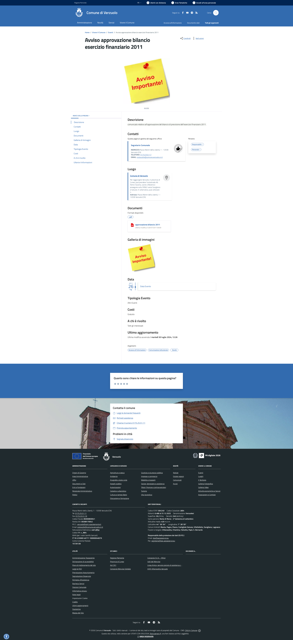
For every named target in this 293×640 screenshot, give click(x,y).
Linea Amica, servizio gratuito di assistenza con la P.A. (167, 565)
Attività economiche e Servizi (209, 491)
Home (87, 32)
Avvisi (175, 483)
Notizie (175, 472)
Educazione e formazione (119, 498)
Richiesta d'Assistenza (80, 580)
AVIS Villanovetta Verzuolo (157, 569)
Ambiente (114, 476)
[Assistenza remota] (199, 630)
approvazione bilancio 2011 (147, 224)
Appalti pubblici (116, 483)
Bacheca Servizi (78, 583)
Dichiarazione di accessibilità (83, 561)
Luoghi (200, 476)
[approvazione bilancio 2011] (132, 225)
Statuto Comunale (79, 587)
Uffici (74, 480)
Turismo (144, 491)
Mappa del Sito (78, 612)
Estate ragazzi (178, 476)
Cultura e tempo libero (118, 494)
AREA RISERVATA (146, 636)
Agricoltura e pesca (117, 472)
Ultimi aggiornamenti (80, 605)
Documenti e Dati (78, 483)
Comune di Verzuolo (139, 175)
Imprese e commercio (149, 476)
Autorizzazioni (115, 487)
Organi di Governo (79, 472)
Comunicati (177, 480)
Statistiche (76, 609)
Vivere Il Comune (98, 32)
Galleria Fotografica (205, 483)
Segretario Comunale (140, 145)
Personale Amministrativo (82, 491)
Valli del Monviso (153, 561)
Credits (75, 601)
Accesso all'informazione (173, 23)
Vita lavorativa (146, 494)
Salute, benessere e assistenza (152, 483)
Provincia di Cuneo (117, 561)
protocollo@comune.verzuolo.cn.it (150, 157)
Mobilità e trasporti (148, 480)
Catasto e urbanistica (118, 491)
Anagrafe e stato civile (118, 480)
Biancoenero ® (155, 633)
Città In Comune (191, 630)
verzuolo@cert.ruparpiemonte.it (89, 524)
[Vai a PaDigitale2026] (207, 455)
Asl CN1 (113, 565)
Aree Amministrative (80, 476)
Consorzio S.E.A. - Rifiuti (156, 558)
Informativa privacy (79, 591)
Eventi (110, 32)
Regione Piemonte (80, 2)
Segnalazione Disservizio (81, 576)
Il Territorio (202, 480)
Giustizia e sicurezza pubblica (152, 472)
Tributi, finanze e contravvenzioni (153, 487)
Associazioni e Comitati (207, 494)
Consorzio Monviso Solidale (120, 569)
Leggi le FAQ (77, 569)
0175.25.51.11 (81, 513)
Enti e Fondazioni (78, 487)
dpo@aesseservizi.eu (161, 538)
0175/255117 (145, 154)
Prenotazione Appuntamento (83, 572)
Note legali (76, 594)
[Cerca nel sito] (216, 12)
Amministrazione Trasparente (83, 558)
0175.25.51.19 (81, 516)
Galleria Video (203, 487)
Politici (74, 494)
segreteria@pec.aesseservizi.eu (163, 540)
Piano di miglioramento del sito (84, 565)
